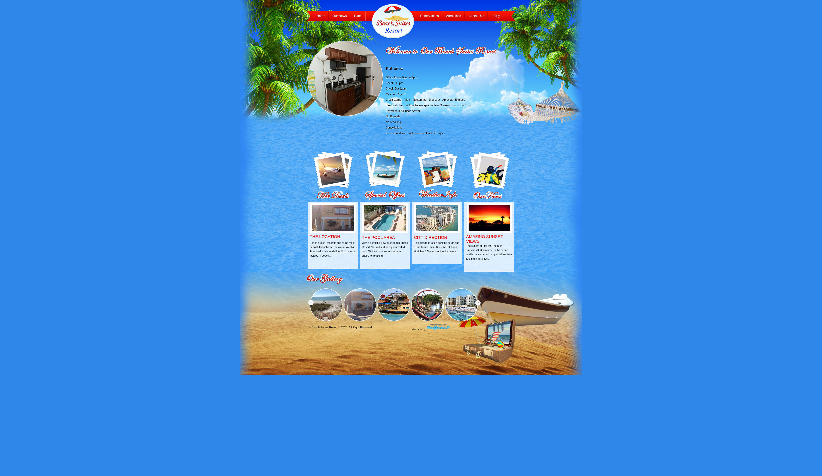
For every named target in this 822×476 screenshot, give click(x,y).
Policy (495, 16)
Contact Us (476, 16)
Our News (339, 16)
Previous (49, 70)
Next (784, 74)
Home (321, 16)
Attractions (453, 16)
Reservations (429, 16)
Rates (358, 16)
